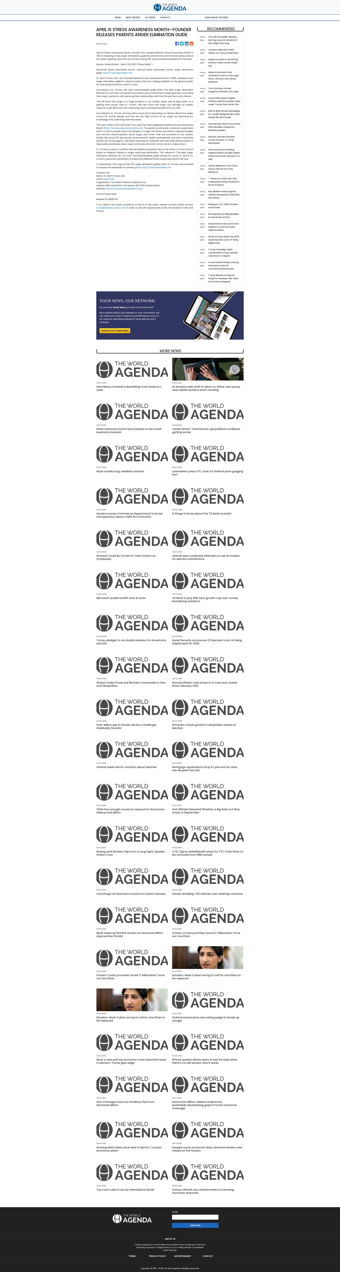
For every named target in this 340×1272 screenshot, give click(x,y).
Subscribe (195, 1225)
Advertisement (182, 1256)
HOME (118, 17)
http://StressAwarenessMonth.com (124, 188)
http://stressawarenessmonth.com (123, 128)
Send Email (108, 179)
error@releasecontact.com (110, 207)
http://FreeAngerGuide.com (117, 72)
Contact (208, 1256)
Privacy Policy (157, 1256)
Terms (132, 1256)
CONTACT (165, 17)
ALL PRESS (150, 17)
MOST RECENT (133, 17)
